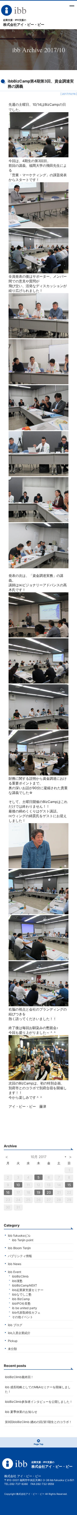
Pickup (13, 1341)
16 (8, 1192)
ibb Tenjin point (22, 1240)
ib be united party (24, 1308)
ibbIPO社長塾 (21, 1303)
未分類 (12, 1349)
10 (18, 1185)
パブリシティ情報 (20, 1256)
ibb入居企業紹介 (19, 1333)
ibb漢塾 (17, 1281)
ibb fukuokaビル (19, 1235)
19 (38, 1192)
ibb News (14, 1264)
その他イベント (22, 1317)
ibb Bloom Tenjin (19, 1248)
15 (69, 1185)
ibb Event (14, 1272)
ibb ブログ (15, 1325)
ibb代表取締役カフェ (26, 1312)
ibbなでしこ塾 (21, 1294)
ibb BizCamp (21, 1299)
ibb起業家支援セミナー (27, 1290)
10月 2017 (38, 1157)
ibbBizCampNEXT (24, 1285)
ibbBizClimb (20, 1276)
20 (49, 1192)
